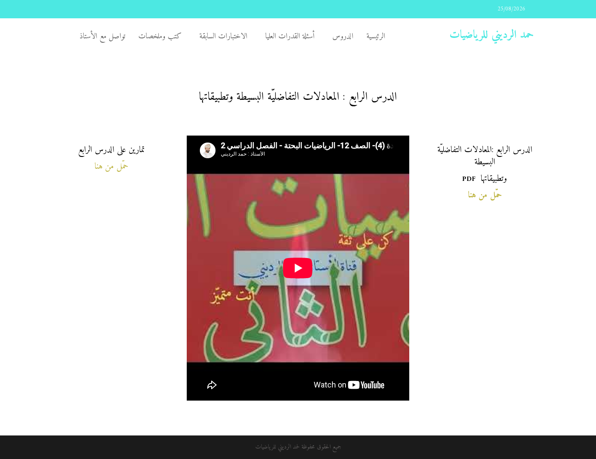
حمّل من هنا (111, 166)
